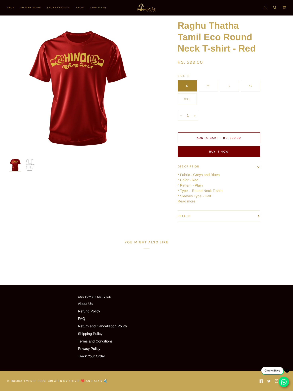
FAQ (81, 319)
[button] (12, 7)
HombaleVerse (24, 381)
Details (184, 216)
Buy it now (219, 151)
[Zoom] (77, 88)
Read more (186, 201)
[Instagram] (276, 381)
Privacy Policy (89, 349)
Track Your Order (91, 356)
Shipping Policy (90, 334)
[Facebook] (261, 381)
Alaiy (98, 381)
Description (189, 166)
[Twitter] (269, 381)
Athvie (74, 381)
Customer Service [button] (94, 297)
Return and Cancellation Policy (102, 326)
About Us (85, 304)
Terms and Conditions (95, 341)
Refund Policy (89, 311)
